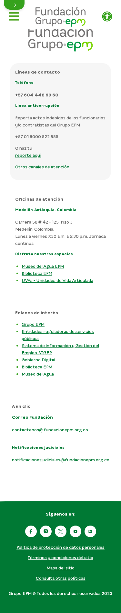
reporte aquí (28, 155)
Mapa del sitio (60, 567)
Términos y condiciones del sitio (60, 557)
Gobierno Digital (38, 359)
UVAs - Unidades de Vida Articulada (57, 280)
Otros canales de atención (42, 166)
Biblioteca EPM (37, 273)
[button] (14, 5)
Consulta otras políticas (61, 578)
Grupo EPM (33, 324)
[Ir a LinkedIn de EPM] (90, 531)
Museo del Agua (38, 374)
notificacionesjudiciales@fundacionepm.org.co (60, 459)
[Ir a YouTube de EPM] (75, 531)
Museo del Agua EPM (43, 266)
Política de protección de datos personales (60, 547)
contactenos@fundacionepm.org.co (50, 429)
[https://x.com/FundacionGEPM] (60, 531)
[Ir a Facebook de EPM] (31, 531)
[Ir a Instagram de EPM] (46, 531)
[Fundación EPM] (60, 14)
